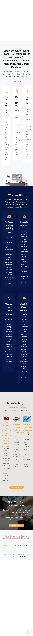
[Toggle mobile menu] (30, 2)
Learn (10, 545)
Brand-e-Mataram (24, 556)
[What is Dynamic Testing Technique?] (16, 419)
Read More (8, 283)
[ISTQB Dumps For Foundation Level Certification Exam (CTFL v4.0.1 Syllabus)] (6, 418)
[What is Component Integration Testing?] (27, 419)
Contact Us (16, 548)
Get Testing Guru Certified (21, 545)
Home (4, 545)
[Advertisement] (16, 24)
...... (25, 554)
